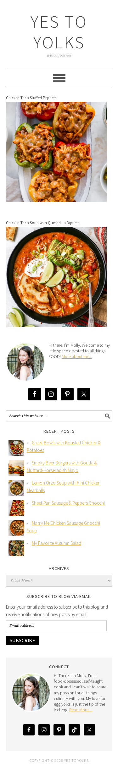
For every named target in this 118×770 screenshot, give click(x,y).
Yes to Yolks (59, 32)
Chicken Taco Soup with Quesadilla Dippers (42, 222)
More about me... (77, 356)
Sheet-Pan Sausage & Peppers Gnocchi (68, 503)
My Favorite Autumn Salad (56, 543)
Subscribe (22, 640)
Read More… (81, 710)
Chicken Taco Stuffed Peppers (31, 97)
